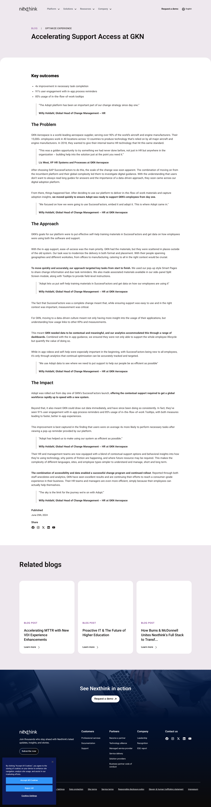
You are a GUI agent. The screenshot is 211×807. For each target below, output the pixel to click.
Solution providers (117, 759)
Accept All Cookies (29, 780)
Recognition (142, 743)
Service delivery (116, 753)
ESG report (142, 748)
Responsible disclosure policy (131, 789)
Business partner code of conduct (120, 765)
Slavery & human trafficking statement (166, 789)
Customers (87, 731)
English (189, 9)
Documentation (88, 743)
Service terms (107, 789)
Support (85, 748)
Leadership (142, 738)
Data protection (76, 789)
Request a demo (169, 9)
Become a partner (117, 738)
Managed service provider (120, 748)
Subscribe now (29, 751)
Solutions (68, 9)
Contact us (171, 731)
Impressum (193, 789)
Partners (114, 731)
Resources (85, 9)
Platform (51, 9)
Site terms (92, 789)
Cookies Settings (57, 789)
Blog (34, 29)
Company (103, 9)
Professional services (90, 738)
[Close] (52, 762)
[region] (29, 781)
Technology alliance (118, 743)
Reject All (29, 788)
